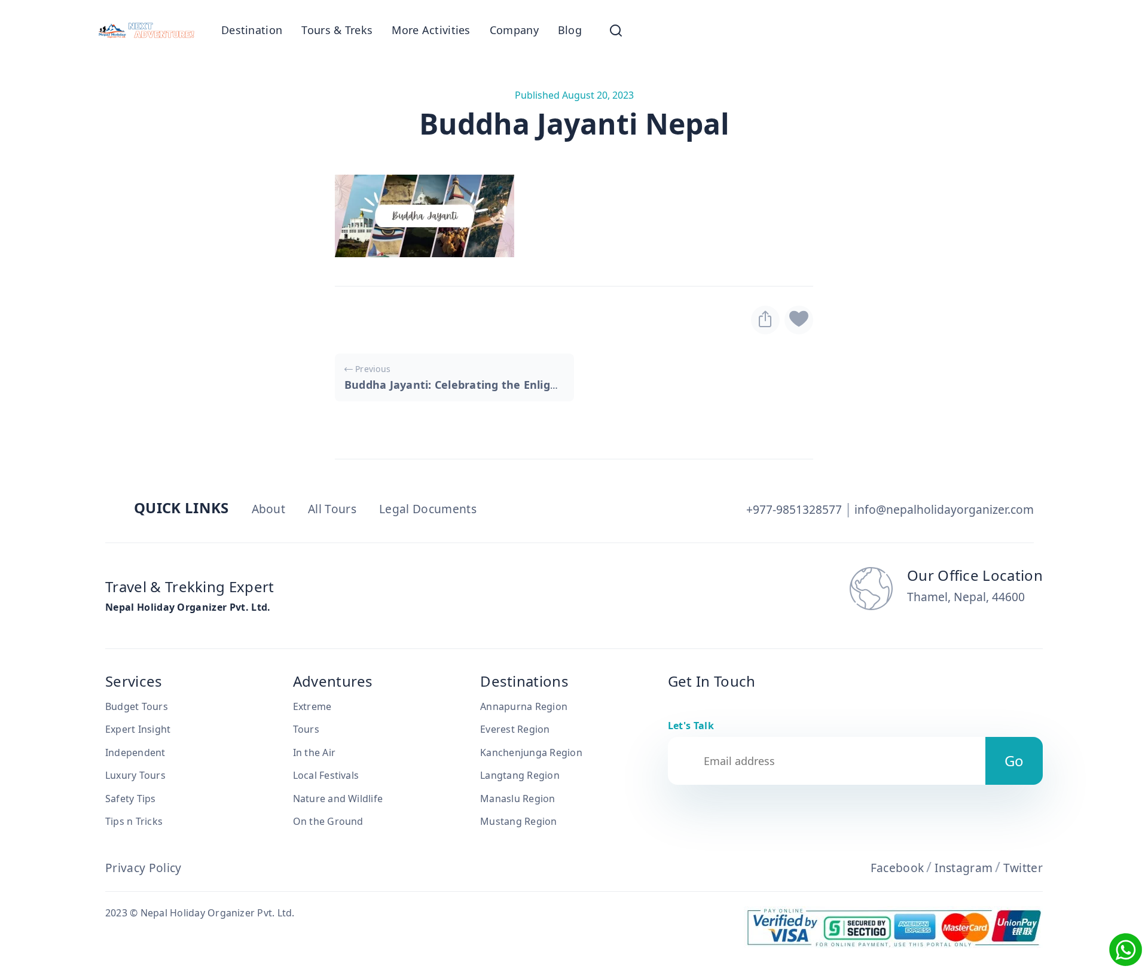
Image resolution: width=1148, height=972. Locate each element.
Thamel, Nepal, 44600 (966, 597)
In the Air (314, 752)
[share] (765, 320)
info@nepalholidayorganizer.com (944, 509)
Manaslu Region (517, 798)
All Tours (332, 509)
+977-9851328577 (794, 509)
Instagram (964, 868)
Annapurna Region (523, 706)
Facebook (897, 868)
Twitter (1023, 868)
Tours (306, 729)
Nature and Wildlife (338, 798)
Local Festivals (326, 775)
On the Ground (328, 821)
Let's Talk (691, 725)
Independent (135, 752)
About (269, 509)
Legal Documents (428, 509)
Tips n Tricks (134, 821)
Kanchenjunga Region (531, 752)
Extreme (312, 706)
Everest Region (514, 729)
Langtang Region (520, 775)
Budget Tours (136, 706)
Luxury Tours (135, 775)
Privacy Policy (143, 868)
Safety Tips (130, 798)
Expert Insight (137, 729)
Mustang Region (518, 821)
